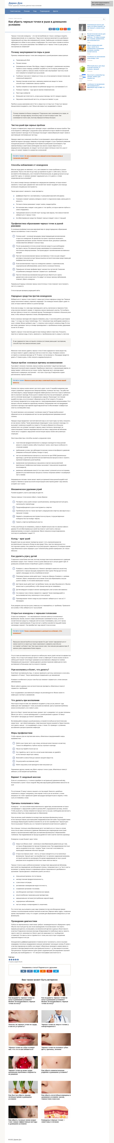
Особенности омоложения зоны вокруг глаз (96, 57)
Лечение (27, 11)
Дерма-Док (15, 3)
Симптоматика (15, 11)
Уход (34, 11)
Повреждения (45, 11)
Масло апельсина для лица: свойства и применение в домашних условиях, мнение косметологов (95, 48)
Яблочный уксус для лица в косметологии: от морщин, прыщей (96, 67)
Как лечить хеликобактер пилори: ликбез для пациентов (96, 76)
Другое (55, 11)
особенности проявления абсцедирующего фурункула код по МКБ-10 (95, 85)
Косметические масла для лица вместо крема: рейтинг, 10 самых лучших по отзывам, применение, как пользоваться (96, 37)
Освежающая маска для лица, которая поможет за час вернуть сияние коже (96, 26)
